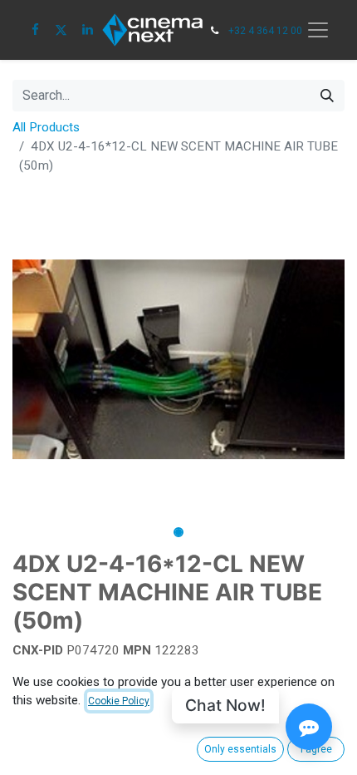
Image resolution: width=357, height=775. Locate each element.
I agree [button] (316, 749)
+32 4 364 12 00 (265, 31)
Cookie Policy (118, 701)
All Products (46, 127)
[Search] (327, 95)
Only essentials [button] (240, 749)
